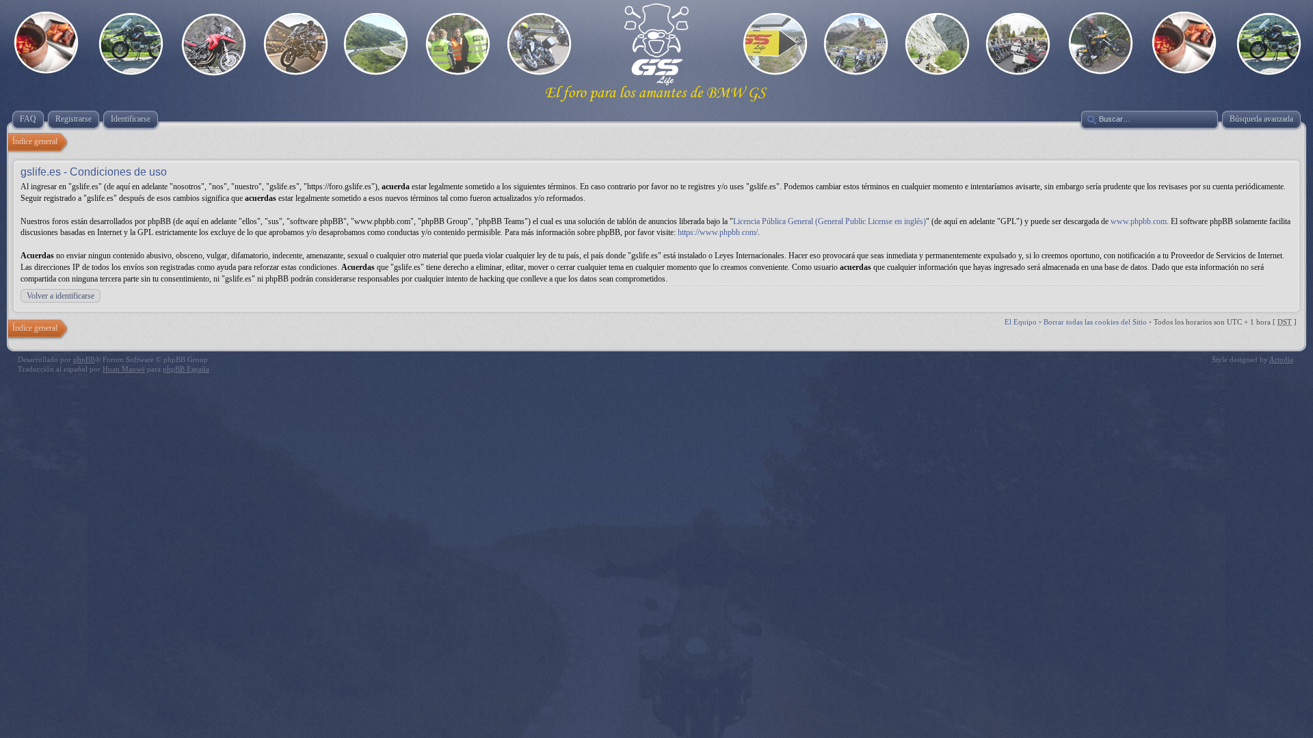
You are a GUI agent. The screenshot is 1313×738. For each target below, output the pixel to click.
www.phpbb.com (1139, 221)
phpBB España (186, 369)
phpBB (84, 359)
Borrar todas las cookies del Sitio (1095, 322)
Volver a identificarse (60, 296)
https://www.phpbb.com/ (718, 232)
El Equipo (1021, 322)
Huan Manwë (124, 369)
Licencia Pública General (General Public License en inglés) (829, 221)
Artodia (1281, 359)
